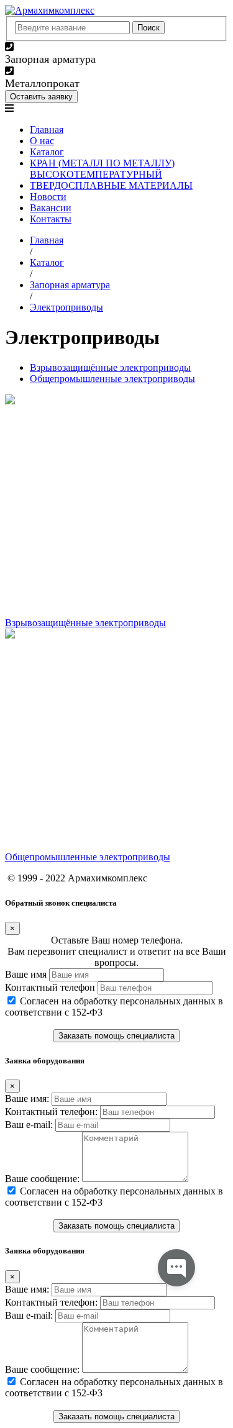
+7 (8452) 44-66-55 (55, 71)
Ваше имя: (27, 1098)
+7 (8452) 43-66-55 (55, 47)
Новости (48, 196)
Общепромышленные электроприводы (112, 378)
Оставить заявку (41, 96)
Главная (46, 129)
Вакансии (50, 207)
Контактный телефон (50, 987)
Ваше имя (26, 974)
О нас (42, 140)
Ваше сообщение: (42, 1178)
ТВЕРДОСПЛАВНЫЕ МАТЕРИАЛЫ (111, 185)
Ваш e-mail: (29, 1124)
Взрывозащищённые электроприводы (110, 367)
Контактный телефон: (51, 1111)
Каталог (47, 152)
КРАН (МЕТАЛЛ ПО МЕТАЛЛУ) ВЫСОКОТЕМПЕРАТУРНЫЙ (102, 169)
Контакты (50, 219)
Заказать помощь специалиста (116, 1035)
